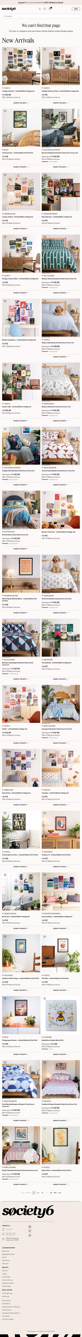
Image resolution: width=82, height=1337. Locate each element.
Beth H (6, 150)
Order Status (6, 1260)
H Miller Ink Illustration (52, 150)
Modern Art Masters (11, 595)
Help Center (5, 1251)
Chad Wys (47, 790)
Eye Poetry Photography (52, 913)
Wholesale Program (8, 1283)
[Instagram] (29, 1226)
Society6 (7, 88)
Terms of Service (7, 1310)
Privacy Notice (6, 1300)
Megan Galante (49, 403)
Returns (4, 1257)
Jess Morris (48, 1037)
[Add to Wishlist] (5, 49)
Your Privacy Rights (7, 1319)
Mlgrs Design (48, 659)
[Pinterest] (29, 1231)
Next (55, 1192)
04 (75, 723)
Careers (4, 1274)
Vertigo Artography (50, 214)
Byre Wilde (47, 1101)
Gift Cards (5, 1263)
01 (46, 723)
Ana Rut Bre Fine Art (50, 467)
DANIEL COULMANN (49, 726)
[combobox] (41, 16)
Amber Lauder (8, 790)
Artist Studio (5, 1296)
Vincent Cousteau (10, 913)
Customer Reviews (7, 1280)
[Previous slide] (45, 127)
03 (65, 723)
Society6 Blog (6, 1277)
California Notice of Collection (11, 1307)
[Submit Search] (5, 16)
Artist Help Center (7, 1293)
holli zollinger (49, 275)
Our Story (5, 1270)
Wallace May (48, 852)
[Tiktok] (29, 1235)
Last (59, 1192)
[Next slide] (76, 127)
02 (55, 723)
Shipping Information (8, 1254)
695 (51, 1192)
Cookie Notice (6, 1303)
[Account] (39, 9)
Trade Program (6, 1286)
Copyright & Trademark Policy (11, 1313)
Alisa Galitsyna (9, 531)
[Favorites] (44, 9)
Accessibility (6, 1316)
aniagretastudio (9, 214)
